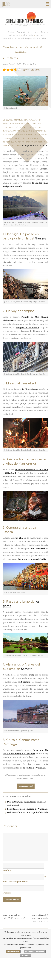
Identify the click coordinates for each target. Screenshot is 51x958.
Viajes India (29, 64)
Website (7, 893)
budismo (25, 682)
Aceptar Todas (13, 951)
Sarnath (26, 668)
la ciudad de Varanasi (34, 768)
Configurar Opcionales (34, 951)
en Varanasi (38, 548)
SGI (19, 64)
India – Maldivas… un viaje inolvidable (27, 812)
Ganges (40, 238)
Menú (47, 4)
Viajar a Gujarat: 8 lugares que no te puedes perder (40, 918)
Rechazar (25, 955)
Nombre (7, 870)
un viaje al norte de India (34, 146)
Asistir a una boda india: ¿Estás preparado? (14, 916)
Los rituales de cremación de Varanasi (27, 809)
